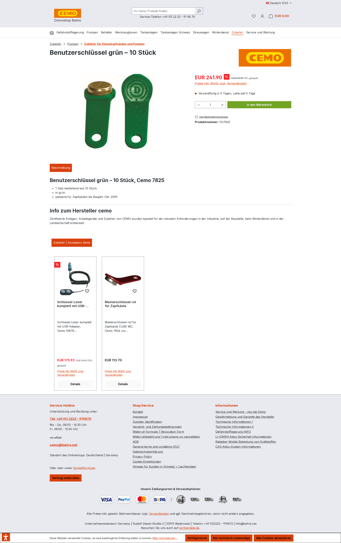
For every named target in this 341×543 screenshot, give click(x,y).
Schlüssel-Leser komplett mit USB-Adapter (71, 304)
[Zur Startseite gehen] (67, 15)
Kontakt (138, 412)
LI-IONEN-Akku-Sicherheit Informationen (243, 436)
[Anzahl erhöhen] (222, 104)
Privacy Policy (142, 456)
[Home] (52, 33)
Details (75, 384)
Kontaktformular (84, 468)
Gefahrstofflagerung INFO (233, 431)
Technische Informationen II (234, 426)
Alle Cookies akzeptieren (273, 538)
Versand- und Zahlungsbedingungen (157, 426)
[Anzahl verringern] (198, 104)
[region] (118, 112)
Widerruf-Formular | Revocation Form (158, 431)
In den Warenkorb (259, 105)
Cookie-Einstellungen (147, 461)
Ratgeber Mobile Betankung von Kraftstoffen (245, 441)
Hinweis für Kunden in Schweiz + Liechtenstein (164, 466)
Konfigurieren (197, 538)
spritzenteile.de (189, 528)
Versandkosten (159, 513)
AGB (136, 441)
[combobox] (163, 11)
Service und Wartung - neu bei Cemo (240, 412)
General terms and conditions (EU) (156, 446)
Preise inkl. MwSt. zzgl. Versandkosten (221, 83)
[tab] (61, 168)
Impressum (140, 417)
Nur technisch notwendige (231, 538)
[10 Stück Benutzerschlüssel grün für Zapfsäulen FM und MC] (118, 112)
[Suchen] (199, 11)
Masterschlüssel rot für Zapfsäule (120, 304)
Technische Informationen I (234, 422)
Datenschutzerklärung (148, 451)
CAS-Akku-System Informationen (238, 446)
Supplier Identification (147, 422)
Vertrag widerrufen (65, 478)
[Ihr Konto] (262, 16)
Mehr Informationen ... (165, 538)
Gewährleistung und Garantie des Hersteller (244, 417)
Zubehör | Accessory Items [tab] (71, 242)
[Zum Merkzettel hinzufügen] (87, 291)
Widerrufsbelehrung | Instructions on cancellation (166, 436)
